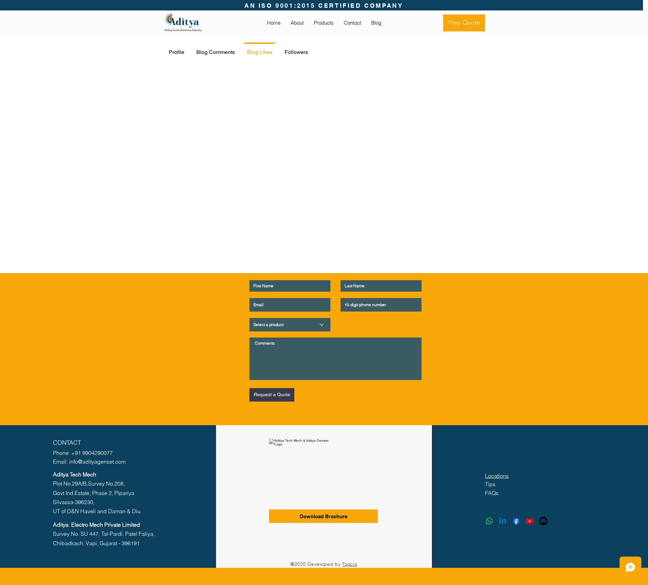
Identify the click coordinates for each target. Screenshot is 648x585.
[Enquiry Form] (543, 521)
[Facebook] (516, 521)
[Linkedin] (502, 521)
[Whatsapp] (489, 521)
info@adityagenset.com (97, 461)
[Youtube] (529, 521)
